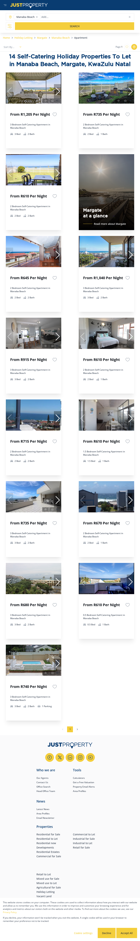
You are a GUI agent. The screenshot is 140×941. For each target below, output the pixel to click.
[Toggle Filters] (9, 26)
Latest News (42, 809)
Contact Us (42, 782)
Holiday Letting (23, 37)
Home (6, 37)
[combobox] (55, 17)
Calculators (79, 778)
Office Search (43, 786)
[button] (36, 17)
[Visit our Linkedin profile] (70, 757)
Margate (42, 37)
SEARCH (74, 26)
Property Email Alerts (84, 786)
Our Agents (42, 778)
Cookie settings (83, 933)
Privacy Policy (10, 912)
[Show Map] (134, 47)
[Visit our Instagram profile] (80, 757)
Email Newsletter (45, 817)
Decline (106, 933)
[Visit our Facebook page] (49, 757)
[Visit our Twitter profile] (59, 757)
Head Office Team (45, 791)
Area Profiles (79, 791)
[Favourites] (54, 114)
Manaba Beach (61, 37)
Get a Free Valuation (83, 782)
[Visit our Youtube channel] (90, 757)
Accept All (127, 933)
